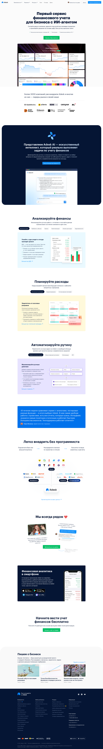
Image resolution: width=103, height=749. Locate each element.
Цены (51, 2)
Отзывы (46, 2)
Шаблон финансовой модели (58, 708)
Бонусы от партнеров (57, 714)
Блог (41, 2)
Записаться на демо (75, 2)
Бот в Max (41, 595)
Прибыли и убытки (36, 228)
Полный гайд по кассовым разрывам (27, 679)
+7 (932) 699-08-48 (73, 717)
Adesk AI (19, 701)
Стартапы (37, 705)
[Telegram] (78, 696)
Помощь (71, 707)
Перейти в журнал (78, 662)
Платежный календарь (37, 292)
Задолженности (79, 228)
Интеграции (65, 355)
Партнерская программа (58, 712)
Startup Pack (20, 728)
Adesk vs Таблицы (39, 715)
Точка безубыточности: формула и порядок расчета (51, 679)
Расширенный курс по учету (58, 706)
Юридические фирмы (40, 711)
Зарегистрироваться (94, 2)
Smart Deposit (21, 726)
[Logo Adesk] (5, 2)
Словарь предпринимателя (58, 716)
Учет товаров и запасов (23, 715)
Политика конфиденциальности (34, 743)
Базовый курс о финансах (58, 703)
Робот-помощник (21, 724)
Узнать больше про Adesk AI (51, 163)
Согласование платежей (65, 292)
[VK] (81, 696)
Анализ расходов (67, 228)
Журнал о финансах (56, 701)
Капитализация (55, 228)
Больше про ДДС (26, 261)
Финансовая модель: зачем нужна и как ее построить (74, 679)
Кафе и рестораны (39, 707)
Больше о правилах (27, 388)
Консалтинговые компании (41, 713)
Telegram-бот (29, 595)
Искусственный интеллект (52, 355)
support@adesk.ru (73, 722)
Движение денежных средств (24, 703)
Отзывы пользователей (74, 705)
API (73, 355)
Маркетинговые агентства (41, 703)
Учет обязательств (22, 711)
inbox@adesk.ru (72, 727)
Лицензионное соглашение (75, 701)
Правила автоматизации (35, 355)
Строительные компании (41, 709)
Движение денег (24, 228)
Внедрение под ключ (57, 710)
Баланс (46, 228)
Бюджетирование (50, 292)
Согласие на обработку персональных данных (50, 743)
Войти (84, 2)
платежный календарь (32, 323)
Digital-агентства (39, 701)
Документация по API (73, 703)
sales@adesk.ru (72, 715)
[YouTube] (84, 696)
